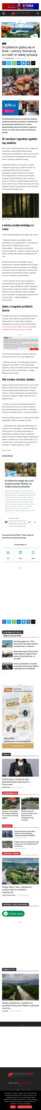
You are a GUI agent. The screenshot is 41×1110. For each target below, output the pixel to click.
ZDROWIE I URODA (11, 854)
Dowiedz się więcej (24, 1107)
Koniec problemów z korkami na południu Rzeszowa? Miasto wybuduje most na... (20, 1005)
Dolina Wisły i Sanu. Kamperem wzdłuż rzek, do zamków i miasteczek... (17, 889)
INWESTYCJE (9, 969)
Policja (7, 826)
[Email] (33, 63)
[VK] (28, 63)
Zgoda (13, 1107)
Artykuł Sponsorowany (8, 895)
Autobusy (5, 808)
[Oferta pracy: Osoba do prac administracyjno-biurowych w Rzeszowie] (20, 768)
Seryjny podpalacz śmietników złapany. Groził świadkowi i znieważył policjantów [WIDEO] (24, 833)
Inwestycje (5, 668)
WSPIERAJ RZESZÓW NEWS (15, 905)
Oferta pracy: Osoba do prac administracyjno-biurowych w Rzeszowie (16, 782)
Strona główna (6, 40)
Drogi (23, 808)
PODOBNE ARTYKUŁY (12, 632)
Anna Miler (5, 1011)
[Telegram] (23, 63)
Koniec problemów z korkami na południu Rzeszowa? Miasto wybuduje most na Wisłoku (26, 666)
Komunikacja (10, 793)
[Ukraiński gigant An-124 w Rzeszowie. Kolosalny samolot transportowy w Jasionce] (7, 643)
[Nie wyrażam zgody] (38, 1100)
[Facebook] (4, 63)
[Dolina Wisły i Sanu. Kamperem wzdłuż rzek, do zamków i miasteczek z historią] (20, 871)
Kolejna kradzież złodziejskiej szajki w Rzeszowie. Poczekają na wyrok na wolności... (26, 844)
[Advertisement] (20, 589)
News (14, 40)
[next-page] (6, 674)
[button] (3, 13)
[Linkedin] (19, 63)
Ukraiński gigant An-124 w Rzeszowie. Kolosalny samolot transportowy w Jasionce (26, 643)
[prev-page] (3, 674)
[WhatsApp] (14, 63)
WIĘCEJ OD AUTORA (12, 636)
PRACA (6, 754)
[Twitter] (9, 63)
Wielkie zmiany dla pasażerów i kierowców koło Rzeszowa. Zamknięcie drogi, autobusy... (29, 815)
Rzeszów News (9, 58)
